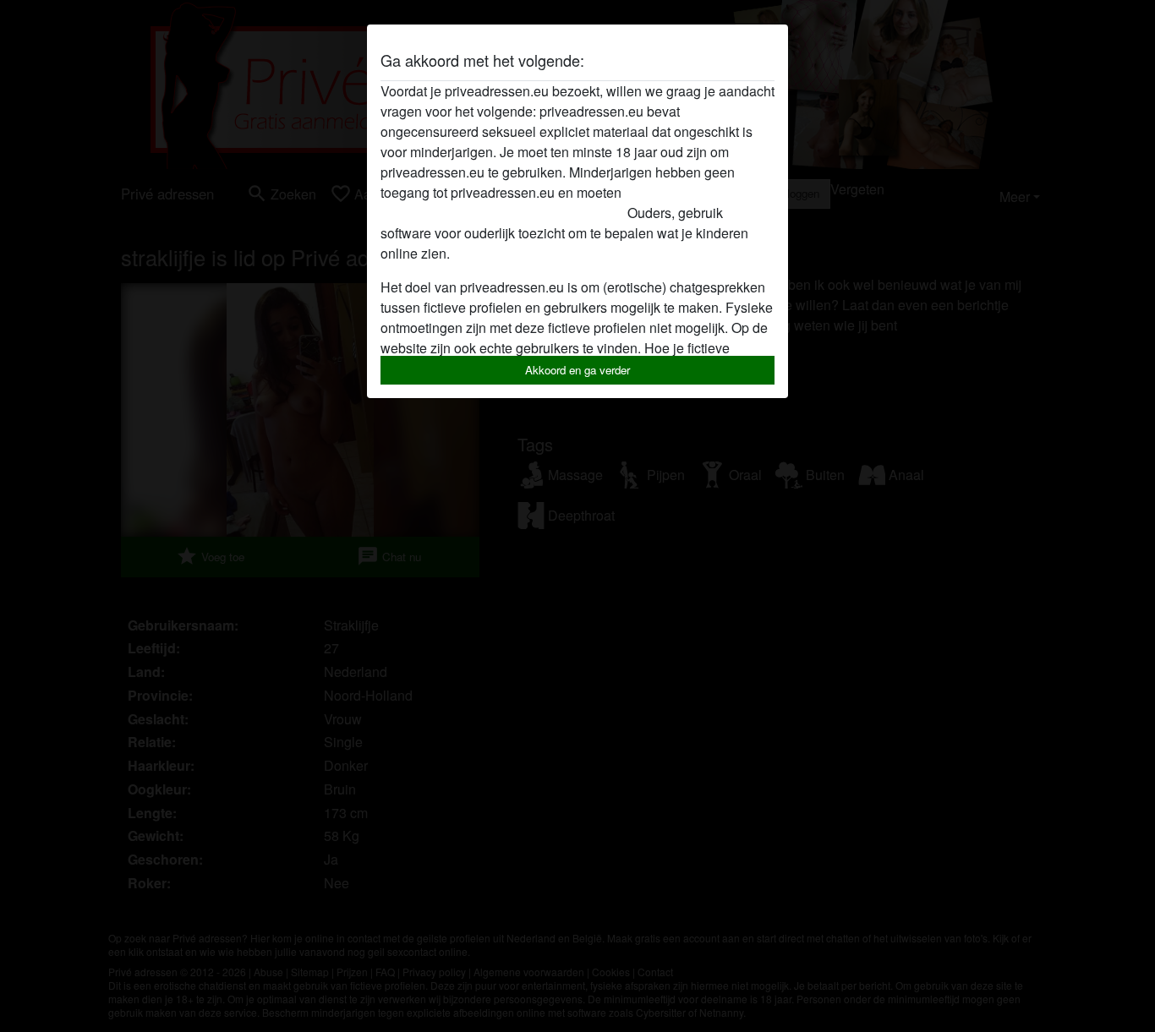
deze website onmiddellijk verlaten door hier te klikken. (542, 202)
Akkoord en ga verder (577, 370)
